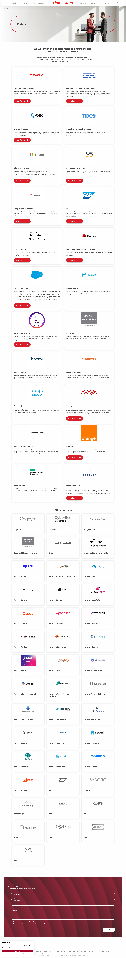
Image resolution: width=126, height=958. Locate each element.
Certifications (48, 953)
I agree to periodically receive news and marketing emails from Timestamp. (32, 923)
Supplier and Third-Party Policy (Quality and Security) (75, 953)
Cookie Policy (51, 951)
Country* (15, 904)
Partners (83, 3)
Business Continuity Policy (57, 953)
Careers (93, 3)
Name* (14, 892)
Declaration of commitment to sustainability (101, 951)
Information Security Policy (61, 951)
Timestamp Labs (38, 3)
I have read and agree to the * (25, 921)
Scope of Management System (83, 951)
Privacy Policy (32, 921)
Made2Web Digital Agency (79, 955)
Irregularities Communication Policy (96, 953)
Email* (14, 898)
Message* (15, 910)
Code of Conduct (72, 951)
